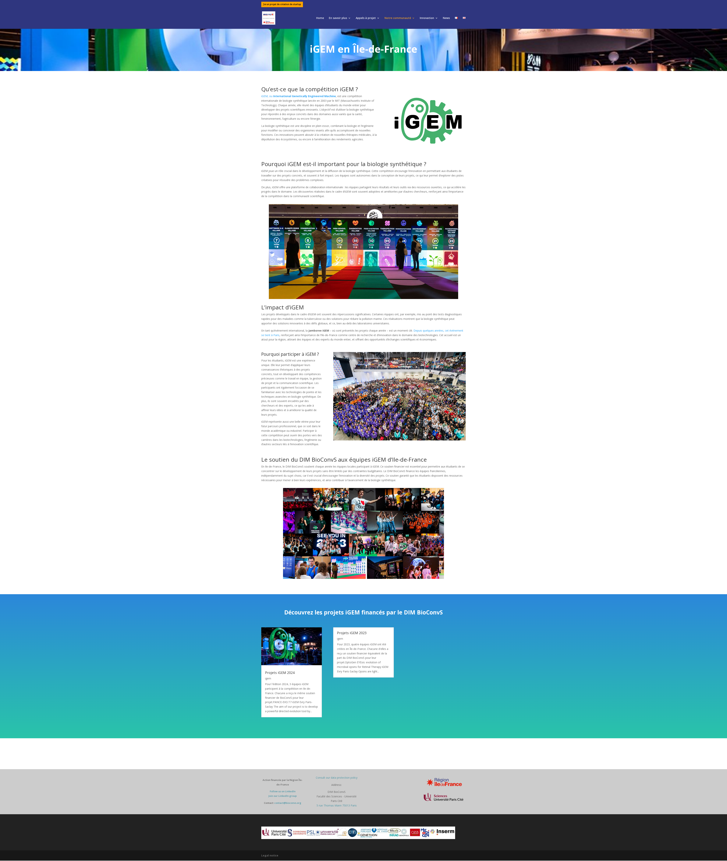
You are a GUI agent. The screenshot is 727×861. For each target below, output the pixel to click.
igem (268, 678)
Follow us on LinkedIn (283, 791)
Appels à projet (366, 18)
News (446, 18)
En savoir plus (338, 18)
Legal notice (269, 855)
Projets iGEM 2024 (280, 672)
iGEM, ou (298, 96)
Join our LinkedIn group (282, 796)
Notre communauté (398, 18)
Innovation (427, 18)
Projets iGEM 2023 (352, 633)
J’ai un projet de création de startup (282, 4)
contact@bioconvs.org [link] (287, 803)
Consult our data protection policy (336, 777)
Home (320, 18)
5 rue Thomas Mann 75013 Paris (337, 805)
